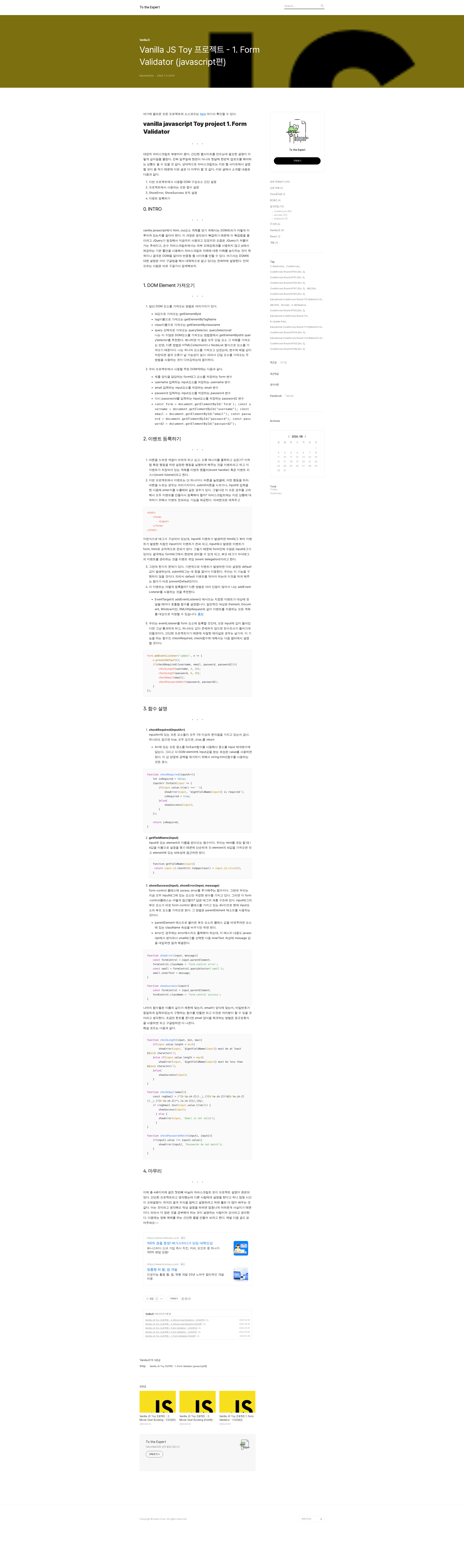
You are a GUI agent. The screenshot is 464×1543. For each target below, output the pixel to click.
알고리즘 (277, 206)
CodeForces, (293, 266)
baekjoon (281, 218)
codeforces (283, 211)
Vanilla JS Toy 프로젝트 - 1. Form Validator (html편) (170, 1336)
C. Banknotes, (277, 266)
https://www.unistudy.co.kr (163, 1237)
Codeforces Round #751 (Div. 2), (287, 277)
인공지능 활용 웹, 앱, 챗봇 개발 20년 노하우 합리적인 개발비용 (185, 1276)
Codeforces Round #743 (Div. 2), (287, 343)
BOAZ (275, 200)
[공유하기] (157, 1298)
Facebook (276, 395)
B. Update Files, (278, 321)
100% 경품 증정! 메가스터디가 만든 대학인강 (180, 1243)
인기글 (283, 362)
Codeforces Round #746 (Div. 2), (287, 271)
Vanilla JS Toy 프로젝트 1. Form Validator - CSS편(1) (171, 1332)
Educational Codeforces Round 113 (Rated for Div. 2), (297, 327)
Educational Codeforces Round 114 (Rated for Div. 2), (297, 338)
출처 (201, 614)
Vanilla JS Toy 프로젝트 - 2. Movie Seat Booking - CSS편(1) (175, 1320)
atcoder (280, 215)
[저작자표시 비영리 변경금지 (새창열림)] (186, 1298)
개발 (274, 242)
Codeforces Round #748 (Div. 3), (287, 349)
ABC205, (274, 305)
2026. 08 (297, 436)
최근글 (273, 362)
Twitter (289, 395)
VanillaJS (150, 1313)
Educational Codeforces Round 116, (289, 316)
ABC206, (311, 288)
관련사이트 (306, 1519)
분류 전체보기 (280, 181)
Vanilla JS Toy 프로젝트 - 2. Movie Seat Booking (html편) (173, 1324)
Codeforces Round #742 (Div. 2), (287, 310)
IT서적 (275, 224)
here (203, 114)
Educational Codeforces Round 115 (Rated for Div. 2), (297, 299)
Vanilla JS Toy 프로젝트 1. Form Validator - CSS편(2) (171, 1328)
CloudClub (277, 194)
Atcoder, (285, 305)
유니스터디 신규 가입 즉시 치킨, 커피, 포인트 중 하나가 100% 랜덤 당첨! (183, 1250)
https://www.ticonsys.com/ (163, 1264)
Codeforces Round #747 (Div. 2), (287, 288)
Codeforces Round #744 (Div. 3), (288, 332)
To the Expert (150, 7)
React (275, 236)
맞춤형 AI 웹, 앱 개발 (162, 1269)
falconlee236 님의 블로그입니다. (163, 1446)
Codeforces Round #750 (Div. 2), (287, 282)
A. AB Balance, (298, 305)
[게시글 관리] (161, 1298)
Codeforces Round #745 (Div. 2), (287, 294)
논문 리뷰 (276, 187)
